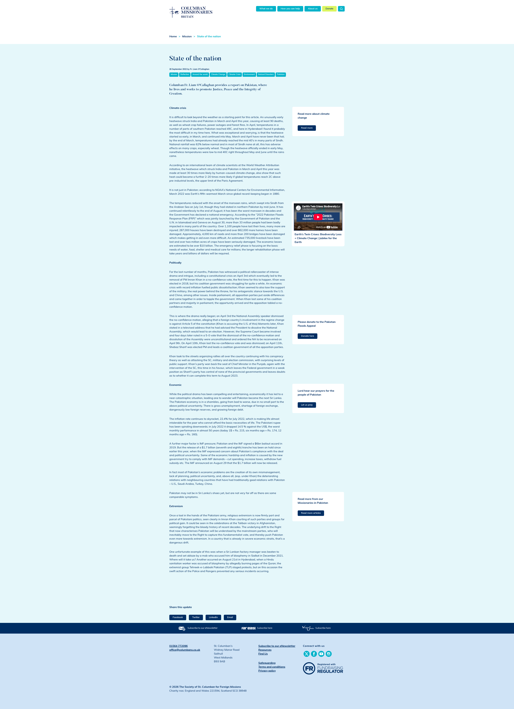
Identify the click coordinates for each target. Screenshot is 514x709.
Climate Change (218, 75)
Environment (249, 75)
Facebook (178, 617)
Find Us (263, 654)
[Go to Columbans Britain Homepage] (197, 9)
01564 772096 (178, 646)
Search (341, 9)
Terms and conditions (271, 667)
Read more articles (311, 513)
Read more (307, 128)
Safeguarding (266, 663)
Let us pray (307, 405)
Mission (187, 36)
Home (173, 36)
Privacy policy (267, 671)
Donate (329, 9)
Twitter (196, 617)
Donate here (307, 336)
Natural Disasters (266, 75)
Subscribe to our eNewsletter (203, 628)
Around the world (200, 75)
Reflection (184, 75)
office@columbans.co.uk (184, 650)
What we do (266, 9)
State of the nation (209, 36)
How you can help (290, 9)
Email (230, 617)
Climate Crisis (235, 75)
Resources (264, 650)
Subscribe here (264, 628)
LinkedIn (213, 617)
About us (313, 9)
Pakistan (281, 75)
